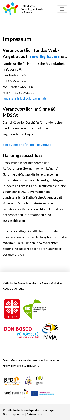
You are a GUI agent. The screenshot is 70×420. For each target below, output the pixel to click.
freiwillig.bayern (44, 56)
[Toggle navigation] (62, 9)
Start (6, 414)
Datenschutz (34, 414)
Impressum (17, 414)
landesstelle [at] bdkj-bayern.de (25, 98)
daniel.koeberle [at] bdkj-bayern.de (27, 145)
